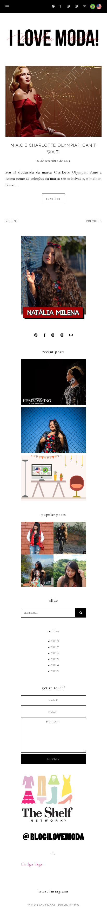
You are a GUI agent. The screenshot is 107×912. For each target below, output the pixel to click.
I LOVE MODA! (47, 905)
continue (53, 198)
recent (11, 220)
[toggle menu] (7, 6)
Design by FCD (68, 905)
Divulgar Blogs (31, 864)
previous (94, 220)
